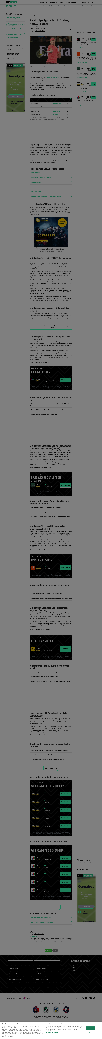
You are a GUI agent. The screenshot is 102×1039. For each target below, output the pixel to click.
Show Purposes (90, 1032)
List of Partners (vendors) (52, 1032)
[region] (51, 1030)
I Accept (91, 1028)
